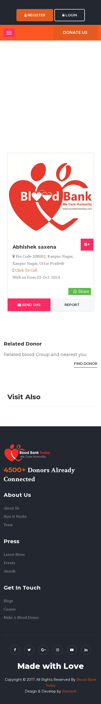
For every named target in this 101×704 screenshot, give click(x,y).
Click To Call (26, 270)
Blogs (8, 600)
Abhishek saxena (34, 247)
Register (36, 15)
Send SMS (30, 305)
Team (8, 524)
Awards (10, 571)
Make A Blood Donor (21, 617)
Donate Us (75, 32)
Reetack (69, 691)
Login (70, 15)
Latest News (14, 554)
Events (9, 562)
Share (83, 291)
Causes (10, 609)
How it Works (15, 516)
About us (11, 508)
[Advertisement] (50, 98)
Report (71, 305)
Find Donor (85, 363)
